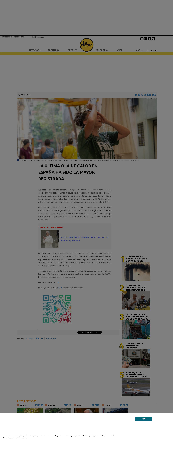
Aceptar (143, 419)
